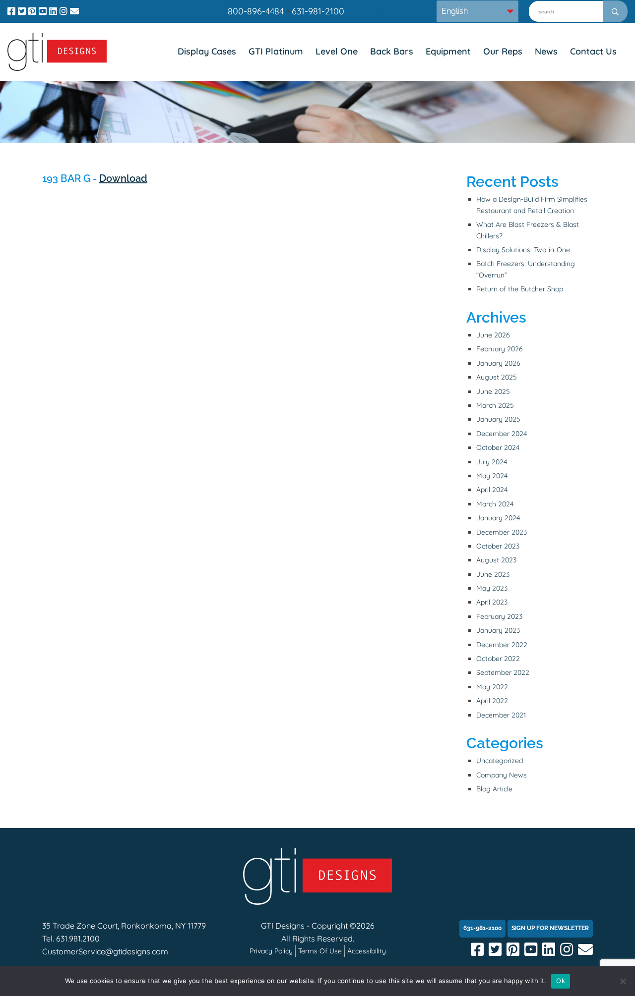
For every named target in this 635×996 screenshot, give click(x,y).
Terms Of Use (320, 950)
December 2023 (501, 532)
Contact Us (593, 51)
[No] (623, 981)
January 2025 (498, 419)
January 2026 (498, 363)
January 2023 (498, 630)
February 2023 (499, 616)
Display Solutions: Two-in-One (523, 249)
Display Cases (207, 51)
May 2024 (492, 475)
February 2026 (499, 348)
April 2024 (492, 489)
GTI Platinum (276, 51)
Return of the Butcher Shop (519, 288)
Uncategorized (499, 760)
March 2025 (495, 405)
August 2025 (496, 377)
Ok (560, 981)
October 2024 (497, 447)
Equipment (448, 51)
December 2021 (501, 715)
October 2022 (498, 658)
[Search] (615, 11)
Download (123, 178)
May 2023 (492, 588)
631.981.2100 (78, 938)
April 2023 (492, 602)
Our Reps (502, 51)
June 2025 (493, 391)
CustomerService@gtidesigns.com (105, 951)
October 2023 (497, 546)
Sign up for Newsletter (550, 928)
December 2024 (501, 433)
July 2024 (491, 461)
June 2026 (493, 335)
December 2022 (501, 644)
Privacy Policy (271, 950)
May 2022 (492, 686)
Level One (337, 51)
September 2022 (502, 672)
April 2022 (492, 700)
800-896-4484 (256, 11)
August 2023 (496, 559)
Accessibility (366, 950)
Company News (501, 775)
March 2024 (494, 503)
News (546, 51)
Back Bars (391, 51)
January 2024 (498, 517)
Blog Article (494, 788)
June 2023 (492, 574)
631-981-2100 (318, 11)
